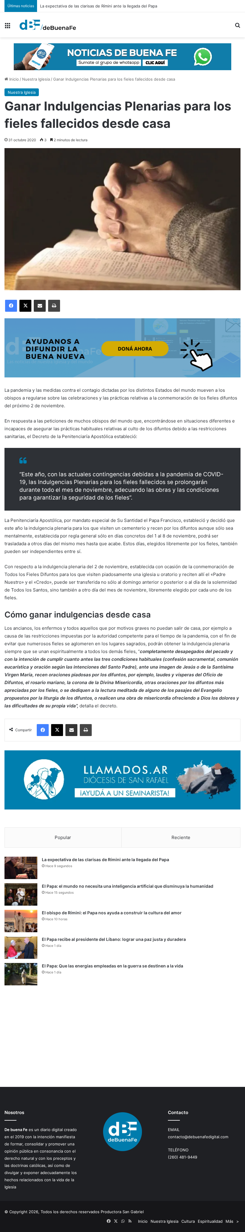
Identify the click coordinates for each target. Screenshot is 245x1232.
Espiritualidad (210, 1221)
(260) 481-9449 (182, 1157)
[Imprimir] (54, 306)
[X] (25, 306)
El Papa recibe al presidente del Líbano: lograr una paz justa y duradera (114, 939)
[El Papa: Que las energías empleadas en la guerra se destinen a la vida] (20, 974)
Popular (63, 837)
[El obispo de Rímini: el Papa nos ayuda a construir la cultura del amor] (20, 921)
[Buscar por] (238, 27)
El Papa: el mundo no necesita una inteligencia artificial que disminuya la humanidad (127, 886)
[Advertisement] (122, 1036)
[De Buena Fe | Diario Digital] (47, 24)
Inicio (13, 79)
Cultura (188, 1221)
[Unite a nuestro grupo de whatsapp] (122, 56)
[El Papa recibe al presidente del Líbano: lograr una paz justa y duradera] (20, 947)
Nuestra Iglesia (36, 79)
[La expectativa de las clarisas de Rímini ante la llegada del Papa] (20, 868)
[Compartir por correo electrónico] (40, 306)
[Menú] (7, 27)
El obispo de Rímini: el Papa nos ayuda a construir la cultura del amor (112, 912)
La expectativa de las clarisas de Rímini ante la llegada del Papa (105, 859)
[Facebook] (11, 306)
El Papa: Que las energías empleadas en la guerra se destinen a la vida (112, 965)
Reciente (181, 837)
